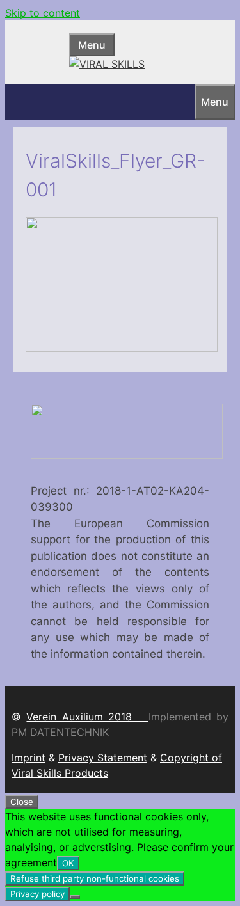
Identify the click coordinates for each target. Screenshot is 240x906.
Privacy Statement (102, 757)
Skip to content (42, 12)
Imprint (28, 757)
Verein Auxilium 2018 (87, 716)
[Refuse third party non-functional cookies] (75, 897)
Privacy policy (37, 894)
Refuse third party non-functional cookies (94, 878)
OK (68, 863)
